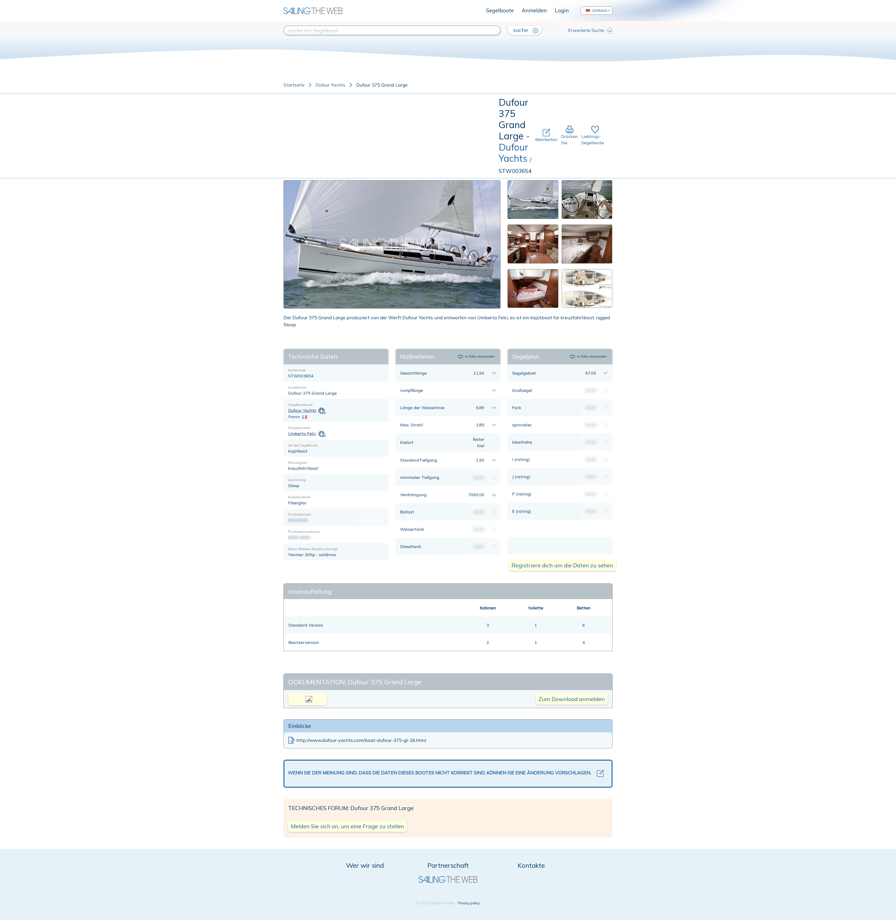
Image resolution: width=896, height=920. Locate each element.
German (599, 10)
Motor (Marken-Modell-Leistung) (312, 549)
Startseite (294, 85)
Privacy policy (469, 903)
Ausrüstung (297, 480)
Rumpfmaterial (299, 497)
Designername (299, 428)
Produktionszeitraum (304, 532)
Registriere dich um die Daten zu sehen (562, 565)
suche (521, 29)
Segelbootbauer (300, 405)
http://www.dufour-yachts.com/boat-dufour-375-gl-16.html (361, 740)
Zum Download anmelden (572, 698)
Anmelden (534, 10)
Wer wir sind (365, 865)
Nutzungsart (297, 462)
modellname (297, 387)
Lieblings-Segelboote (592, 139)
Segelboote (500, 10)
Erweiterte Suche (586, 30)
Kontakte (531, 865)
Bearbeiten (546, 139)
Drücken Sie (569, 139)
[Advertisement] (391, 136)
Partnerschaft (448, 865)
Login (562, 10)
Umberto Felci (302, 433)
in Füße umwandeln (480, 356)
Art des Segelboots (303, 445)
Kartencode (297, 370)
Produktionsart (299, 514)
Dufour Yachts (330, 85)
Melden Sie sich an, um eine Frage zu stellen (347, 826)
